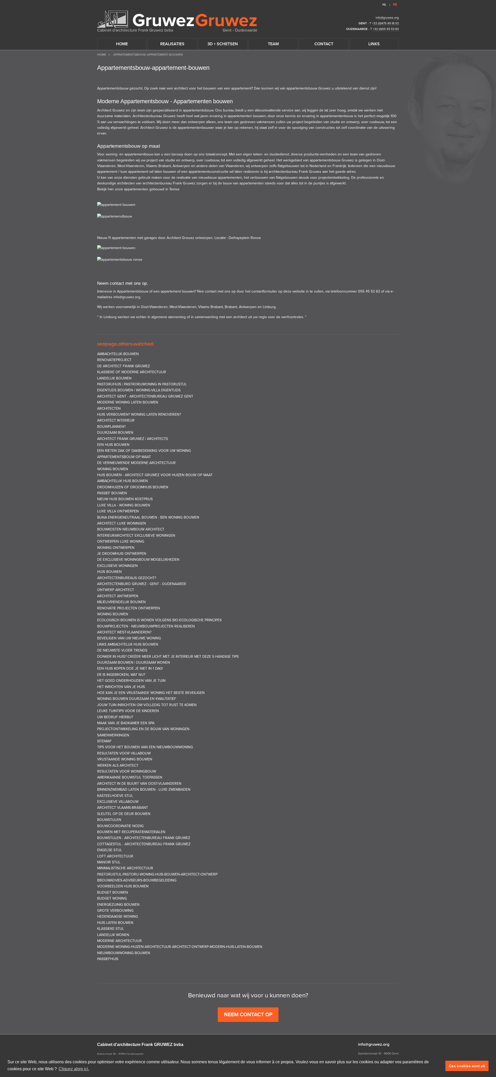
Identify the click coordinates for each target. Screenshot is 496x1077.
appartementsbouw (325, 160)
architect (181, 88)
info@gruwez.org (387, 17)
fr (395, 5)
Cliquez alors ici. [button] (74, 1069)
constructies (325, 127)
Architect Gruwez (154, 127)
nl (384, 5)
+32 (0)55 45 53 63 (386, 29)
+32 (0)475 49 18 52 (385, 23)
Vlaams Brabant (158, 166)
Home (101, 54)
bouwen (209, 88)
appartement (241, 88)
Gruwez (324, 88)
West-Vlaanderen (130, 166)
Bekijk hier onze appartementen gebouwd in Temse (138, 189)
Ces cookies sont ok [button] (467, 1066)
